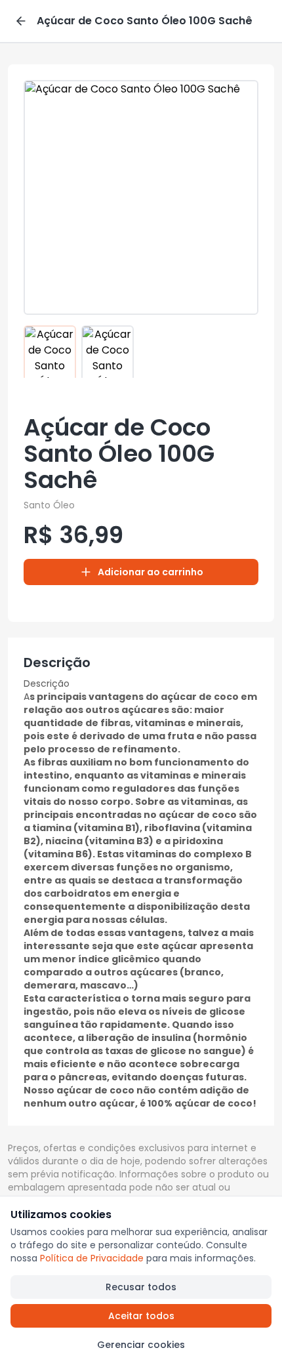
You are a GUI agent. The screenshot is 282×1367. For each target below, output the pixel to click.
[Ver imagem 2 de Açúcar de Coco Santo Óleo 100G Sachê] (107, 351)
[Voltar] (20, 20)
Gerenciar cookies (141, 1344)
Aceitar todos (141, 1315)
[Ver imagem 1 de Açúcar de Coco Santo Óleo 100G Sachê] (50, 351)
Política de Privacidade (92, 1258)
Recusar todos (141, 1287)
